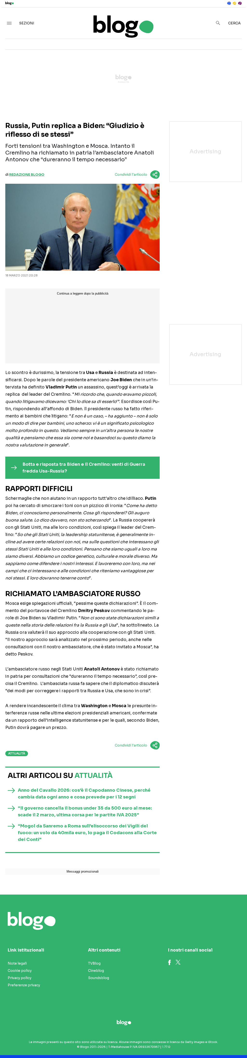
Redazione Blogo (26, 174)
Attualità (16, 753)
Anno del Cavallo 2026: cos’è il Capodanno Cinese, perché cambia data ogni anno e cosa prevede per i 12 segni (84, 794)
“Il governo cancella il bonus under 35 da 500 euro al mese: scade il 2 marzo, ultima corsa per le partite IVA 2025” (85, 811)
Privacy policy (19, 978)
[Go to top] (210, 1042)
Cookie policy (20, 970)
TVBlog (94, 963)
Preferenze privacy (24, 985)
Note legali (17, 963)
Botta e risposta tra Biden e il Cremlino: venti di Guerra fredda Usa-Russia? (83, 468)
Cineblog (96, 970)
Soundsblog (98, 978)
